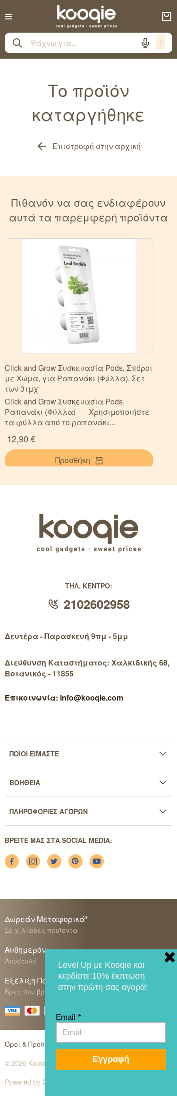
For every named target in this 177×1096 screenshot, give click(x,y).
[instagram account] (33, 861)
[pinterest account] (75, 861)
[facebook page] (12, 861)
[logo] (86, 16)
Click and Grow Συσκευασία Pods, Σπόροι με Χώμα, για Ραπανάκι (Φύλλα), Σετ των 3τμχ (78, 378)
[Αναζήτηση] (17, 43)
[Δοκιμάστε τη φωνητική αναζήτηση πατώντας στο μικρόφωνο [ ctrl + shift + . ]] (145, 43)
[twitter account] (54, 861)
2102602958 (97, 604)
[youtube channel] (97, 861)
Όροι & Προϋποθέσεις (40, 1044)
